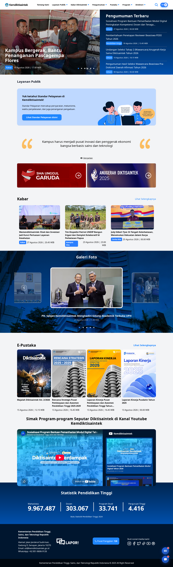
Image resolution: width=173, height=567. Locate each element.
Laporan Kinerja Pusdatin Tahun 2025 (138, 401)
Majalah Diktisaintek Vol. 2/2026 (33, 399)
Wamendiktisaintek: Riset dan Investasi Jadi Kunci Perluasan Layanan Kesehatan (39, 235)
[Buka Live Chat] (165, 559)
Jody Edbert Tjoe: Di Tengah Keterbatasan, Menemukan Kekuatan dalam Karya (132, 233)
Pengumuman (98, 5)
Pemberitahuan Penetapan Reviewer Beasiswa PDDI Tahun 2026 (134, 37)
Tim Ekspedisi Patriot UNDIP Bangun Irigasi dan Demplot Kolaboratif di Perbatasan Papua (83, 235)
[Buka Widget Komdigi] (165, 550)
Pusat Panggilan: (107, 541)
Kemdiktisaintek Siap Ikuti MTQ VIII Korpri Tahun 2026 (41, 57)
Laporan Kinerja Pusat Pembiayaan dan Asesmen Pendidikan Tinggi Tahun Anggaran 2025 (100, 402)
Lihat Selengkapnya (145, 198)
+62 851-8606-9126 (38, 551)
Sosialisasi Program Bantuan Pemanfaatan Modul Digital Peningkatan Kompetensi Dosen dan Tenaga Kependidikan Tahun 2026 (136, 22)
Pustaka (113, 5)
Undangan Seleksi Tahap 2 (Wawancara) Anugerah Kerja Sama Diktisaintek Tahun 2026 (136, 51)
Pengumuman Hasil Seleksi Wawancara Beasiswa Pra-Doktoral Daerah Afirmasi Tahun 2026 (135, 65)
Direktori (139, 5)
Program (126, 5)
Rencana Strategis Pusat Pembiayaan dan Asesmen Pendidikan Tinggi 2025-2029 (66, 402)
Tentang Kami (43, 5)
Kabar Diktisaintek (79, 5)
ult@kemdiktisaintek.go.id (36, 548)
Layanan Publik (58, 5)
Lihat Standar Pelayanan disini (41, 117)
